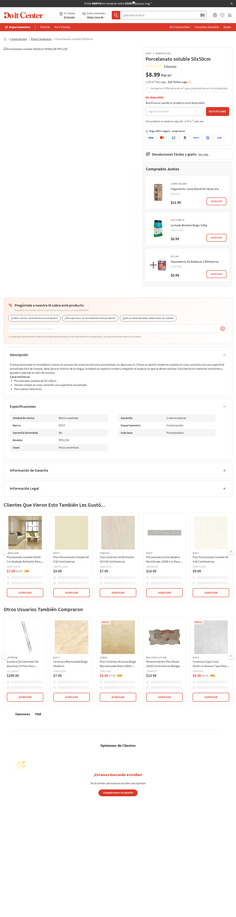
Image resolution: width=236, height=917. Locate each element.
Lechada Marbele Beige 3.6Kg (189, 225)
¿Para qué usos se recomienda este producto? (90, 318)
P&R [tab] (38, 714)
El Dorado (69, 17)
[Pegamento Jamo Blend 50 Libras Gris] (158, 192)
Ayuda (227, 27)
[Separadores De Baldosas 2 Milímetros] (158, 265)
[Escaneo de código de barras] (202, 15)
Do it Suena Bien (180, 27)
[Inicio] (7, 39)
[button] (5, 551)
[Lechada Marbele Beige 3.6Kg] (158, 228)
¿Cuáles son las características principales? (34, 318)
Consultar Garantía (207, 27)
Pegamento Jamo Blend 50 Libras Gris (195, 189)
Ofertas (45, 27)
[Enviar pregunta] (222, 328)
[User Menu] (215, 15)
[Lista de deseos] (222, 15)
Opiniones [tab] (22, 714)
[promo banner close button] (231, 3)
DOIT (149, 53)
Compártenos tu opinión (118, 792)
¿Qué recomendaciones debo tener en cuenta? (148, 318)
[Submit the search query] (116, 15)
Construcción (18, 39)
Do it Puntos (62, 27)
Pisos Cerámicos (41, 39)
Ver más (203, 154)
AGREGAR (216, 201)
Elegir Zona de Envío (96, 17)
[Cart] (230, 15)
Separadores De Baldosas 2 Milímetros (195, 262)
